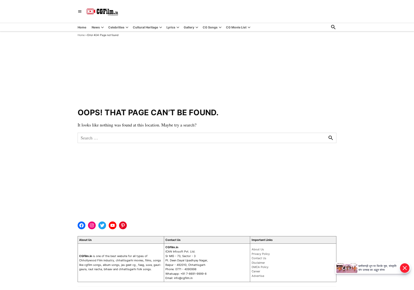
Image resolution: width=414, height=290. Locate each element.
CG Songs (210, 27)
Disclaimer (258, 262)
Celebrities (116, 27)
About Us (258, 249)
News (96, 27)
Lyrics (170, 27)
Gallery (189, 27)
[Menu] (80, 11)
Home (82, 27)
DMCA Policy (260, 267)
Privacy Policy (261, 254)
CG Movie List (236, 27)
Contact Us (259, 258)
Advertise (258, 276)
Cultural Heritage (145, 27)
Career (256, 271)
